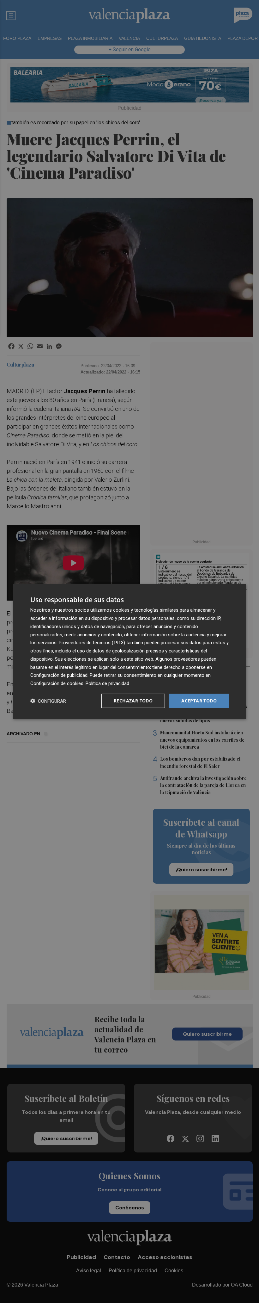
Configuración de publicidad (58, 675)
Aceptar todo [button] (199, 701)
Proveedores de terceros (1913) (92, 642)
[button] (48, 700)
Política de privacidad (107, 683)
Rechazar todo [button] (133, 701)
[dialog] (129, 651)
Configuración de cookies (56, 683)
